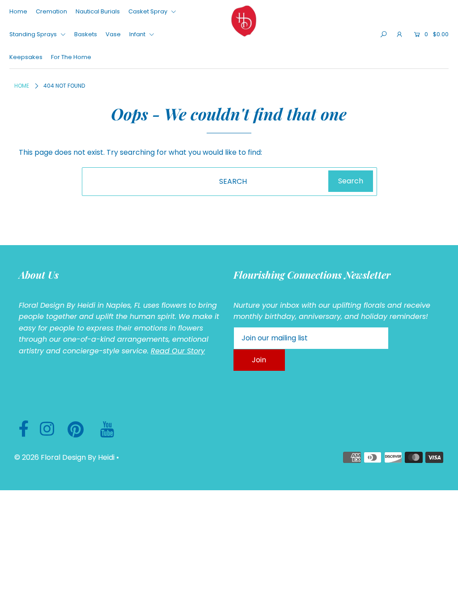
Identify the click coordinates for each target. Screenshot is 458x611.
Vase (113, 34)
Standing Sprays (33, 34)
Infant (138, 34)
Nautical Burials (98, 11)
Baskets (85, 34)
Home (18, 11)
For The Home (71, 57)
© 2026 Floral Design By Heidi (64, 457)
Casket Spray (148, 11)
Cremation (51, 11)
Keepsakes (25, 57)
